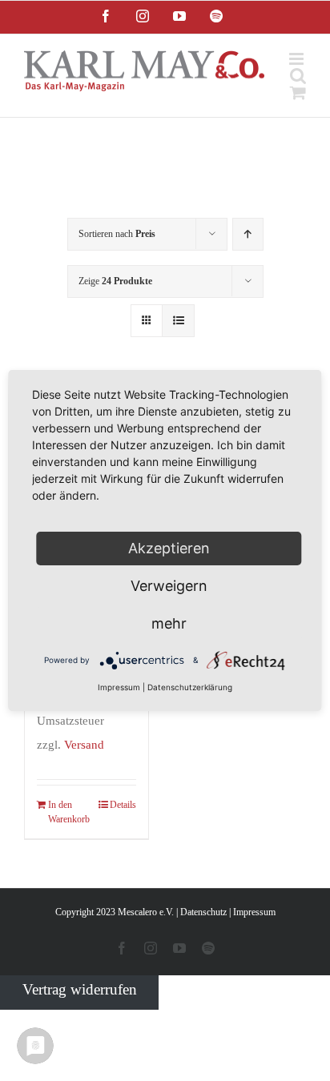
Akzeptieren (169, 548)
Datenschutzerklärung (189, 687)
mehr (169, 623)
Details (123, 804)
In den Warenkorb (67, 812)
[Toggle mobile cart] (298, 92)
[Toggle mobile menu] (297, 58)
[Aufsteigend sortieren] (248, 234)
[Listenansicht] (178, 320)
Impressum (254, 912)
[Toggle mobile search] (298, 75)
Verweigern (169, 585)
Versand (84, 744)
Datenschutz (203, 912)
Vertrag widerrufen (79, 989)
